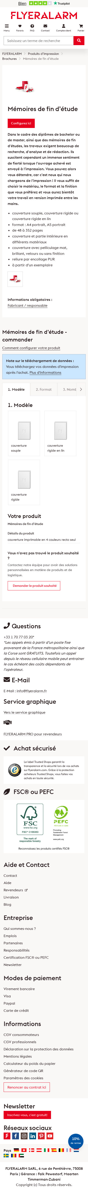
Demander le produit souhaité (35, 586)
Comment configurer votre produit (31, 348)
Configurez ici (21, 123)
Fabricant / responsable (27, 305)
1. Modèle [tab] (16, 389)
